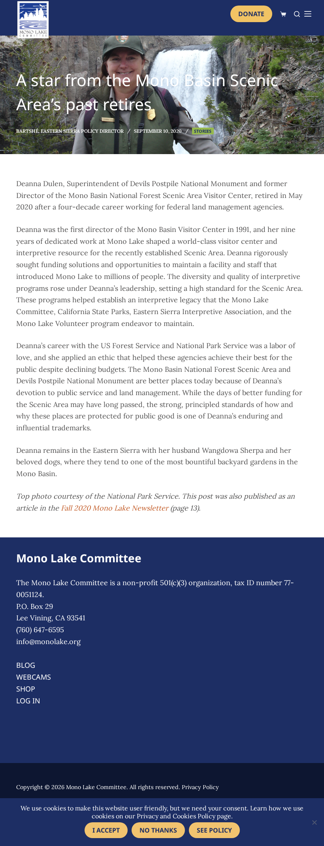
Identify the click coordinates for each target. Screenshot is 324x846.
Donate (251, 13)
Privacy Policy (200, 787)
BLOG (25, 665)
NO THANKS (158, 830)
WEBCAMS (33, 677)
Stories (202, 131)
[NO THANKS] (314, 822)
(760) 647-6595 (40, 629)
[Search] (297, 14)
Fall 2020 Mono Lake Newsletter (114, 507)
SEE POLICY (214, 830)
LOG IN (28, 700)
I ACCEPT (106, 830)
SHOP (25, 688)
